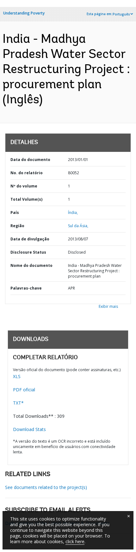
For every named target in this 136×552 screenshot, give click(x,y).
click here (74, 541)
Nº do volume (23, 186)
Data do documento (30, 159)
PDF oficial (24, 390)
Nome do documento (31, 265)
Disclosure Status (28, 252)
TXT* (18, 403)
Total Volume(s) (26, 199)
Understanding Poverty (24, 13)
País (14, 212)
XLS (17, 376)
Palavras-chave (26, 288)
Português (121, 14)
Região (17, 225)
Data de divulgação (29, 239)
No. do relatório (26, 172)
